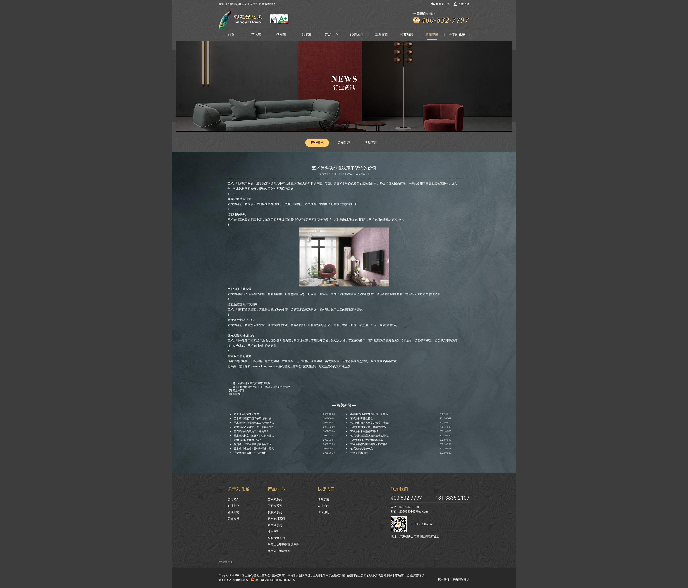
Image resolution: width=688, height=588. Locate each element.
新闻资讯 (431, 34)
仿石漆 (281, 34)
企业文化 (233, 505)
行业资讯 (317, 142)
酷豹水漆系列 (276, 538)
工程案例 (381, 34)
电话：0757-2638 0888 (405, 507)
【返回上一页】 (236, 390)
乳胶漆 (306, 34)
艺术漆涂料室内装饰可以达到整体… (254, 435)
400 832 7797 (406, 497)
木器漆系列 (275, 525)
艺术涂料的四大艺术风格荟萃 (366, 439)
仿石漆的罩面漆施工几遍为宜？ (251, 431)
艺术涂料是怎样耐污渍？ (247, 439)
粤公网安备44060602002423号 (275, 580)
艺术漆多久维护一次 (361, 448)
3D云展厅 (357, 34)
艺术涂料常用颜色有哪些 (364, 431)
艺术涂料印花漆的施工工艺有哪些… (254, 422)
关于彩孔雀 (457, 34)
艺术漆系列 (275, 499)
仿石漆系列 (275, 505)
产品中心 (331, 34)
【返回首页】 (235, 394)
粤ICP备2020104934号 (233, 580)
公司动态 (344, 142)
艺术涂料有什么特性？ (362, 418)
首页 (231, 34)
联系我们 (399, 489)
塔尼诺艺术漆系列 (279, 551)
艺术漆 (256, 34)
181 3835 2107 (452, 497)
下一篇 (259, 386)
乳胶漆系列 (275, 512)
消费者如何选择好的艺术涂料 (250, 452)
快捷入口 (326, 489)
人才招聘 (463, 4)
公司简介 (233, 499)
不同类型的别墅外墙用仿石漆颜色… (370, 414)
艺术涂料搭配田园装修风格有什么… (254, 418)
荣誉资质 (233, 518)
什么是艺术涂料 (359, 452)
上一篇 (249, 383)
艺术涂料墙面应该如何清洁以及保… (370, 435)
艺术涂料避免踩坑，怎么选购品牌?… (254, 427)
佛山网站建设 (460, 579)
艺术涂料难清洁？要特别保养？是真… (255, 448)
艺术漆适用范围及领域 (246, 414)
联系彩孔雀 (443, 4)
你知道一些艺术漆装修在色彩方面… (254, 444)
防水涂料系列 (276, 518)
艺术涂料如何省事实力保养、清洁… (370, 422)
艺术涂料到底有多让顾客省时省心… (370, 427)
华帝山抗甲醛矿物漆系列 (283, 544)
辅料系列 (273, 531)
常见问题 (370, 142)
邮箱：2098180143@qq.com (409, 511)
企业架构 (233, 512)
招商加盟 (406, 34)
